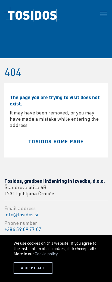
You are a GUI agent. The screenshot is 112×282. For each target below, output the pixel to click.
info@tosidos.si (21, 214)
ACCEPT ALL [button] (33, 268)
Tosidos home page (56, 141)
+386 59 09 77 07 (22, 229)
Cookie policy (46, 253)
